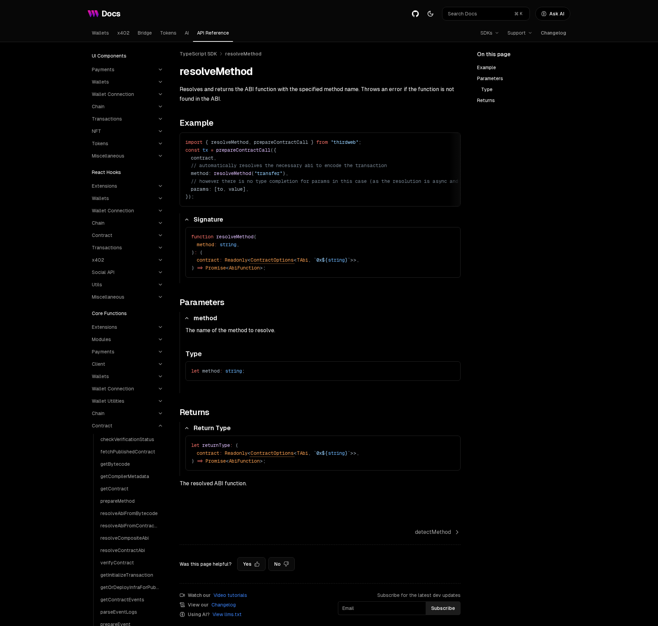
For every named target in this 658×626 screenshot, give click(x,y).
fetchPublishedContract (127, 451)
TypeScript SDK (198, 54)
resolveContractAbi (122, 550)
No (277, 564)
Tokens (168, 33)
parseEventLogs (118, 612)
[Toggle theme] (430, 14)
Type (486, 89)
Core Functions (109, 313)
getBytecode (115, 464)
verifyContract (117, 562)
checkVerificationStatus (127, 439)
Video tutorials (230, 595)
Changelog (553, 33)
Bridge (145, 33)
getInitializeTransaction (126, 575)
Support (517, 33)
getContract (114, 488)
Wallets (100, 33)
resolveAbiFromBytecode (129, 513)
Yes (247, 564)
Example (486, 67)
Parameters (490, 78)
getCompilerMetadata (124, 476)
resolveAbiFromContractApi (131, 525)
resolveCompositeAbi (124, 538)
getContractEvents (122, 599)
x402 (123, 33)
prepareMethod (117, 501)
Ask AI (556, 13)
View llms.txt (227, 614)
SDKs (486, 33)
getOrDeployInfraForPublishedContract (131, 587)
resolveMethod (243, 54)
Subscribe (443, 608)
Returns (486, 100)
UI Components (109, 56)
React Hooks (106, 172)
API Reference (213, 33)
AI (187, 33)
